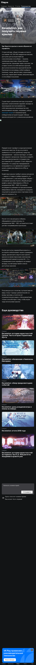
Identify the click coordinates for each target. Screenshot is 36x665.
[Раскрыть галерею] (18, 88)
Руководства (26, 6)
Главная (4, 6)
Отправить (27, 492)
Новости (11, 6)
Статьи (17, 6)
